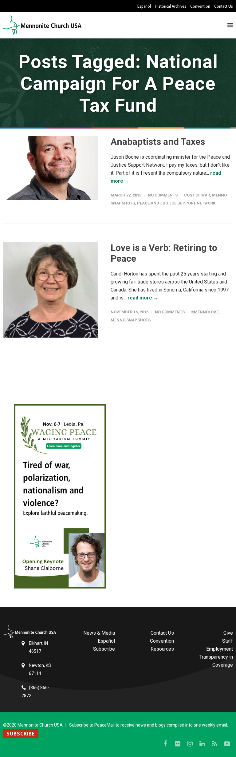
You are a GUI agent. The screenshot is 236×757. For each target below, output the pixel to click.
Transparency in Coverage (216, 661)
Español (144, 6)
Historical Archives (170, 6)
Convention (200, 6)
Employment (219, 649)
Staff (227, 641)
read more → (143, 298)
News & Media (99, 633)
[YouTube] (227, 744)
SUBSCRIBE (20, 733)
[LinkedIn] (202, 744)
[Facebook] (165, 744)
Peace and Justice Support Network (176, 203)
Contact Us (223, 6)
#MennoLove (204, 312)
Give (228, 633)
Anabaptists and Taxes (158, 141)
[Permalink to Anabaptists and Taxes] (50, 168)
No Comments (163, 195)
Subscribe (104, 649)
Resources (162, 649)
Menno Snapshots (131, 320)
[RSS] (214, 744)
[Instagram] (190, 744)
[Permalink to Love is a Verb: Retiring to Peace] (50, 290)
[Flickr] (177, 744)
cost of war (197, 195)
